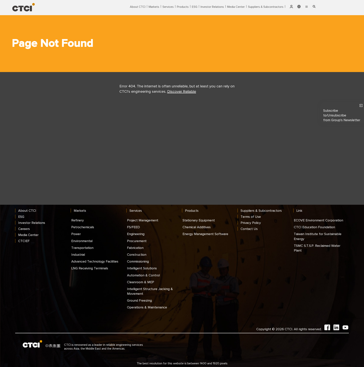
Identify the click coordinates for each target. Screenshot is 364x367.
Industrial (78, 254)
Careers (24, 229)
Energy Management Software (205, 234)
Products (183, 6)
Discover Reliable (181, 91)
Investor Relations (212, 6)
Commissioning (138, 261)
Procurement (137, 241)
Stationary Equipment (199, 220)
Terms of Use (251, 217)
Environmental (82, 241)
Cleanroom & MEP (140, 282)
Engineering (135, 234)
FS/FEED (133, 227)
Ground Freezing (139, 300)
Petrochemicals (82, 227)
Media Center (236, 6)
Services (168, 6)
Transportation (82, 248)
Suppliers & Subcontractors (265, 6)
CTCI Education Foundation (314, 227)
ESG (194, 6)
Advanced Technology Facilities (94, 261)
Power (76, 234)
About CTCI (137, 6)
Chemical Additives (197, 227)
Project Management (142, 220)
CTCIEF (24, 241)
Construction (136, 254)
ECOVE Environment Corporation (318, 220)
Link (299, 211)
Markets (154, 6)
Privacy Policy (251, 223)
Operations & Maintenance (147, 307)
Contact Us (249, 229)
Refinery (77, 220)
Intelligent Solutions (142, 268)
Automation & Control (143, 275)
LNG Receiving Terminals (89, 268)
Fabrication (135, 248)
